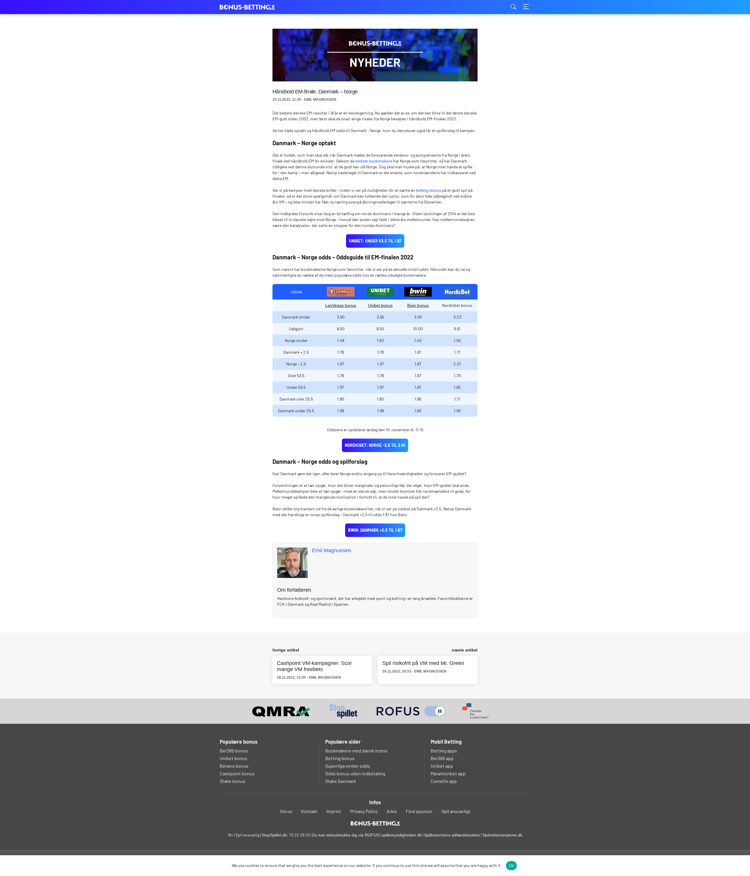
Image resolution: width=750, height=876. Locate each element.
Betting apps (444, 750)
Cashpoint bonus (237, 773)
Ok (511, 865)
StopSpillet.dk (274, 835)
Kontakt (309, 811)
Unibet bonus (380, 305)
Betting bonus (339, 758)
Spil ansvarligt (456, 811)
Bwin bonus (418, 305)
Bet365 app (442, 758)
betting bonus (428, 190)
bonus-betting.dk (249, 7)
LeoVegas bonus (340, 305)
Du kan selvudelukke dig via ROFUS (345, 835)
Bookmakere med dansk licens (356, 750)
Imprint (333, 811)
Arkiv (391, 811)
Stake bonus (232, 781)
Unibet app (442, 766)
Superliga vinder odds (347, 766)
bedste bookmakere (373, 161)
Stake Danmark (340, 781)
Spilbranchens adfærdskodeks (452, 835)
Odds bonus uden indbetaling (355, 773)
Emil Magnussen (331, 550)
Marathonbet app (448, 773)
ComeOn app (444, 781)
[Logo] (375, 823)
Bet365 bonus (234, 750)
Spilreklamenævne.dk (502, 835)
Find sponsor (419, 811)
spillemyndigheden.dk (401, 835)
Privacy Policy (364, 811)
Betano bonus (234, 766)
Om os (286, 811)
